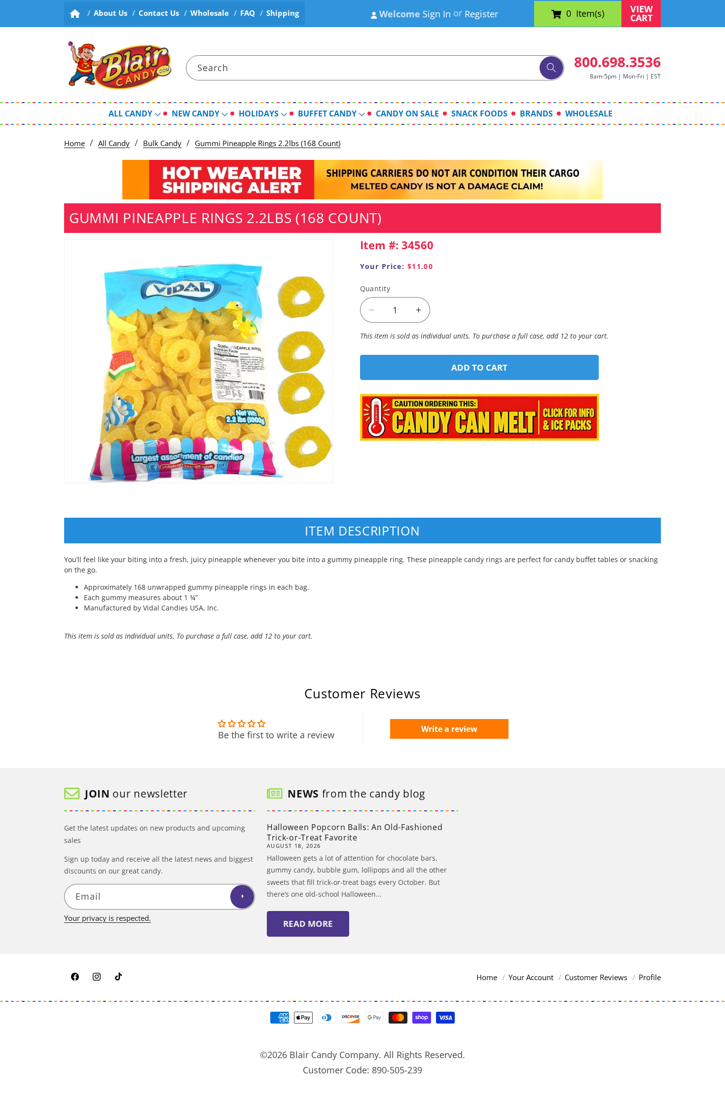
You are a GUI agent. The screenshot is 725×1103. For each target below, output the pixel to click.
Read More (308, 923)
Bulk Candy (162, 143)
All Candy (114, 143)
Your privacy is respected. (107, 918)
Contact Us (159, 13)
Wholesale (209, 13)
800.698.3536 (617, 61)
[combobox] (375, 68)
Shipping (282, 13)
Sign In (437, 14)
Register (481, 14)
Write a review (449, 729)
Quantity (375, 288)
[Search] (551, 68)
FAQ (247, 13)
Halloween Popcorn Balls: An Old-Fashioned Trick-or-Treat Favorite (354, 832)
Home (74, 143)
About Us (110, 13)
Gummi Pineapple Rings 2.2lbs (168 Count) (267, 143)
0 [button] (568, 13)
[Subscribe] (242, 897)
